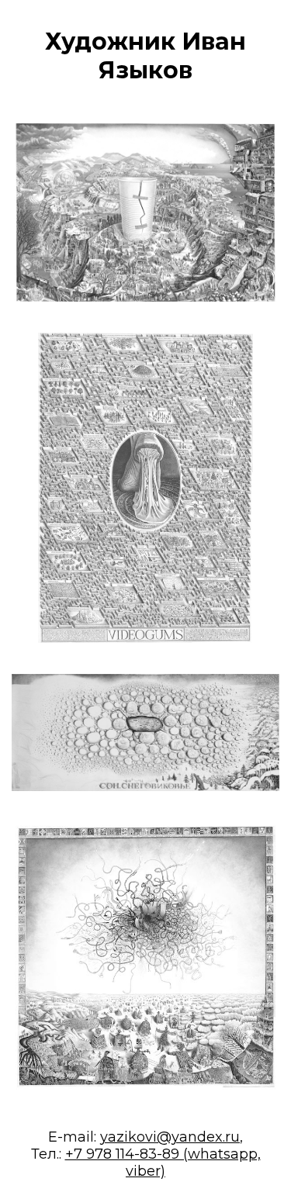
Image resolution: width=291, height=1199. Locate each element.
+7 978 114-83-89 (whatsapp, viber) (163, 1162)
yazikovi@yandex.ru (170, 1136)
